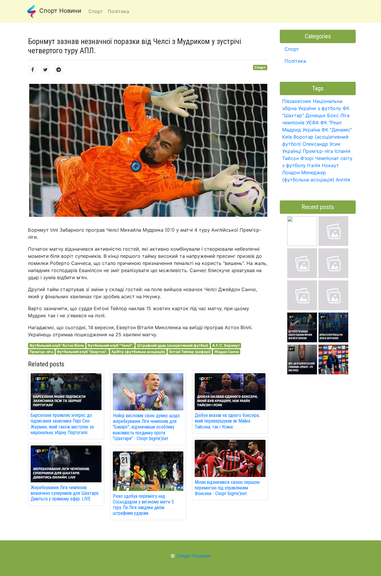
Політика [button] (118, 11)
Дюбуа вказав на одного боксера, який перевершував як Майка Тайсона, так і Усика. (227, 420)
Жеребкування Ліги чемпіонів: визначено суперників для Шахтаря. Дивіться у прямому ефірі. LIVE (65, 493)
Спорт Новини (59, 10)
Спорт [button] (95, 11)
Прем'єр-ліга (41, 351)
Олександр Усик (321, 144)
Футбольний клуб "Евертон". (82, 351)
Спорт (260, 67)
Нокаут (330, 165)
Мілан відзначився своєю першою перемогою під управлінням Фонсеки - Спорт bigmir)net (227, 487)
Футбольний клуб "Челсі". (110, 345)
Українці (291, 151)
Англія (343, 180)
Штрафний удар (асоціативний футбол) (172, 345)
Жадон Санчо (226, 351)
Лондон (291, 172)
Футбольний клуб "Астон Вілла (56, 345)
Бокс (333, 115)
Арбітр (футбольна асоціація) (138, 351)
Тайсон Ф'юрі (297, 158)
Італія (313, 165)
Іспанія (342, 151)
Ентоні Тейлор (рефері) (190, 351)
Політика (295, 61)
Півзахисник (296, 101)
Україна (311, 130)
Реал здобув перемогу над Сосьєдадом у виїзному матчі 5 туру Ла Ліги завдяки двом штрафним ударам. (143, 504)
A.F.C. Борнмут (226, 345)
